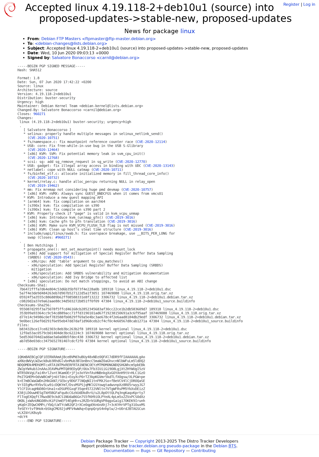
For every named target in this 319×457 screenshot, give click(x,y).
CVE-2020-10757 (137, 190)
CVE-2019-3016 (120, 217)
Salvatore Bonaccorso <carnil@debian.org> (96, 57)
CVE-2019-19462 (43, 186)
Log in (309, 4)
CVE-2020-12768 (43, 158)
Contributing (203, 450)
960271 (39, 114)
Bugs (146, 450)
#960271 (62, 237)
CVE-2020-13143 (159, 166)
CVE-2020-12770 (131, 162)
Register (291, 4)
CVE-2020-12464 (43, 150)
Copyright (144, 441)
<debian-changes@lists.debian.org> (71, 43)
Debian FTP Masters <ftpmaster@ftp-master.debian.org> (98, 38)
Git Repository (171, 450)
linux (187, 31)
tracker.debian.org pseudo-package (164, 446)
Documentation (119, 450)
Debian (88, 441)
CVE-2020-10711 (107, 170)
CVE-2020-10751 (43, 138)
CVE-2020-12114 (151, 142)
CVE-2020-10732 (43, 178)
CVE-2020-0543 (58, 257)
